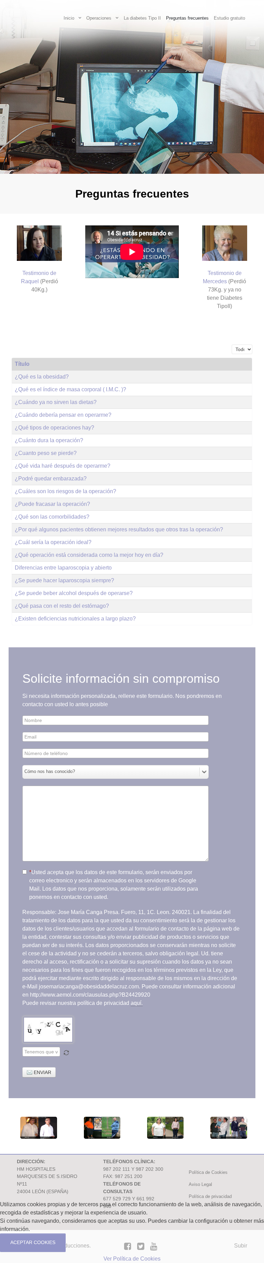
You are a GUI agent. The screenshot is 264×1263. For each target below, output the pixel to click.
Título (22, 364)
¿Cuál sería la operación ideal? (53, 542)
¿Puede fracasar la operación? (52, 504)
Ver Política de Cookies (132, 1259)
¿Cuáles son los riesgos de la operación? (65, 491)
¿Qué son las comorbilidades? (52, 517)
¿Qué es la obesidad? (42, 377)
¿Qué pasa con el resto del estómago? (62, 606)
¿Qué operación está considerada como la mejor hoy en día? (89, 555)
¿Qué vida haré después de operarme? (62, 466)
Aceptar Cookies (32, 1242)
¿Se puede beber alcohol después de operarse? (74, 593)
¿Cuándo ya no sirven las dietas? (56, 402)
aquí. (137, 1003)
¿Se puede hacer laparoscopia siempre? (64, 580)
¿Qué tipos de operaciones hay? (54, 428)
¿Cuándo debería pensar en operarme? (63, 415)
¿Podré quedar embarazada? (51, 478)
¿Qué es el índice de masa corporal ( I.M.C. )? (70, 389)
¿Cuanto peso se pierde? (46, 453)
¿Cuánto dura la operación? (49, 440)
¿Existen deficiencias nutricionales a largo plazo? (75, 619)
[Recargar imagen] (66, 1052)
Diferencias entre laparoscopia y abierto (63, 568)
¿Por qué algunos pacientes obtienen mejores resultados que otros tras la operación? (119, 529)
